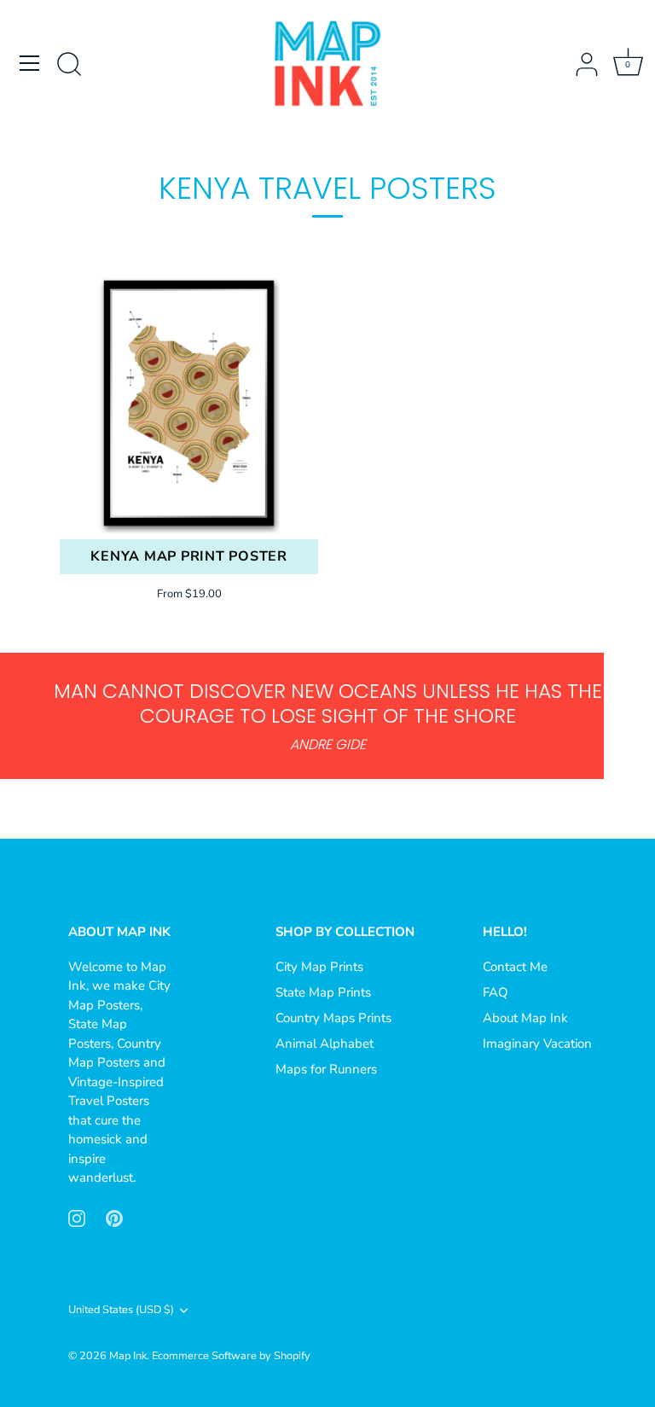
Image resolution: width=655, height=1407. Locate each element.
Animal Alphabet (324, 1043)
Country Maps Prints (333, 1017)
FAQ (495, 992)
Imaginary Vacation (537, 1043)
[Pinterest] (114, 1217)
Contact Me (515, 966)
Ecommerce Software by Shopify (231, 1355)
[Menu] (30, 63)
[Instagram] (76, 1217)
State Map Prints (323, 992)
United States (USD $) (121, 1310)
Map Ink (128, 1355)
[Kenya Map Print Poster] (189, 404)
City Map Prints (319, 966)
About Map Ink (525, 1017)
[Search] (69, 65)
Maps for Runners (326, 1069)
